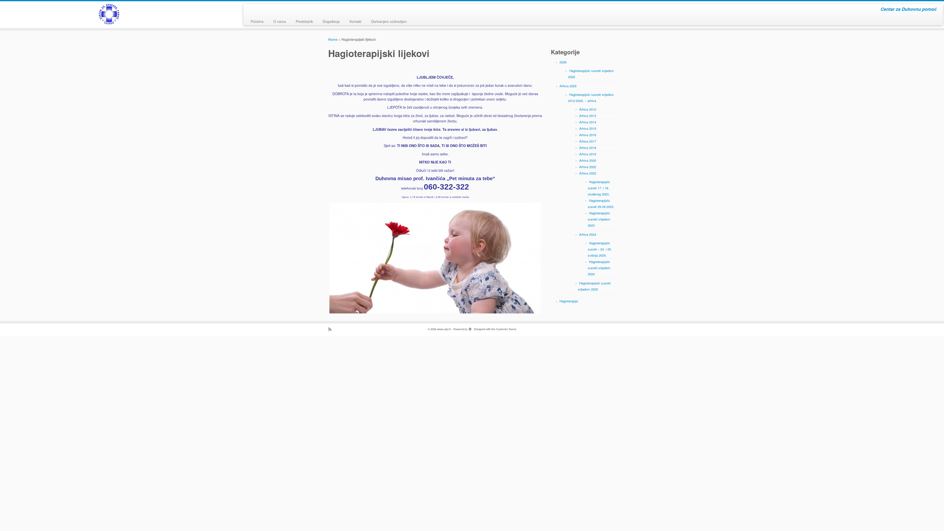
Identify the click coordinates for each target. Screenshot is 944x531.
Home (333, 39)
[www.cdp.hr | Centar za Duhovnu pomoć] (109, 14)
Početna (257, 21)
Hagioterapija (569, 301)
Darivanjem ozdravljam (389, 21)
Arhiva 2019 (587, 154)
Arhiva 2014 (587, 122)
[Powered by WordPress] (470, 328)
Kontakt (355, 21)
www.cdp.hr (444, 329)
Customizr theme (506, 329)
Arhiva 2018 (587, 147)
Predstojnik (304, 21)
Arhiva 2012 (587, 109)
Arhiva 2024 (587, 234)
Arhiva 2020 (587, 160)
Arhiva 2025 (568, 86)
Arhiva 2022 (587, 166)
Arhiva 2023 (587, 173)
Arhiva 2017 (587, 141)
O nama (279, 21)
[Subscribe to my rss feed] (331, 329)
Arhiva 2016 (587, 135)
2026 (563, 62)
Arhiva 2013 (587, 115)
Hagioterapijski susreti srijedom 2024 (599, 267)
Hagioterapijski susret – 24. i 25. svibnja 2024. (600, 249)
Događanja (331, 21)
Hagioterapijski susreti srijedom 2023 (599, 219)
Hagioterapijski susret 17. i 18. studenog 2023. (599, 187)
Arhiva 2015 (587, 128)
